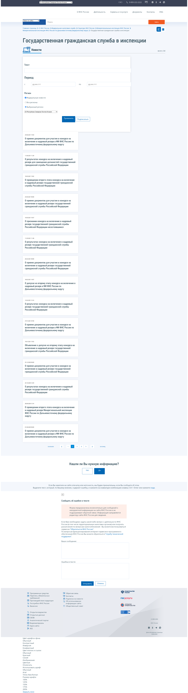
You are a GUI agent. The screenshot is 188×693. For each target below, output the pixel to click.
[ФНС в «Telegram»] (160, 2)
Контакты (151, 12)
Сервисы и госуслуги (119, 12)
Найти (157, 22)
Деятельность (99, 12)
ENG (161, 12)
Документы (137, 12)
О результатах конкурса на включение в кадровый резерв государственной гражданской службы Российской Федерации (49, 245)
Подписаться (82, 119)
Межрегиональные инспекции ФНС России (113, 28)
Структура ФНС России (86, 28)
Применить (68, 118)
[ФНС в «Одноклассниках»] (156, 2)
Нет (87, 470)
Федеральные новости (36, 98)
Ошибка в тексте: (68, 562)
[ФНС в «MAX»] (163, 2)
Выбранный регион (35, 107)
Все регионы (32, 102)
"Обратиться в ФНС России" (81, 529)
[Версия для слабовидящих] (121, 2)
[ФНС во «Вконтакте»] (152, 2)
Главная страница (29, 28)
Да (99, 470)
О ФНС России (83, 12)
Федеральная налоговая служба (64, 28)
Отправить (87, 583)
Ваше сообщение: (69, 541)
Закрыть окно (28, 692)
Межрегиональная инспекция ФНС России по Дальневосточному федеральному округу (55, 30)
